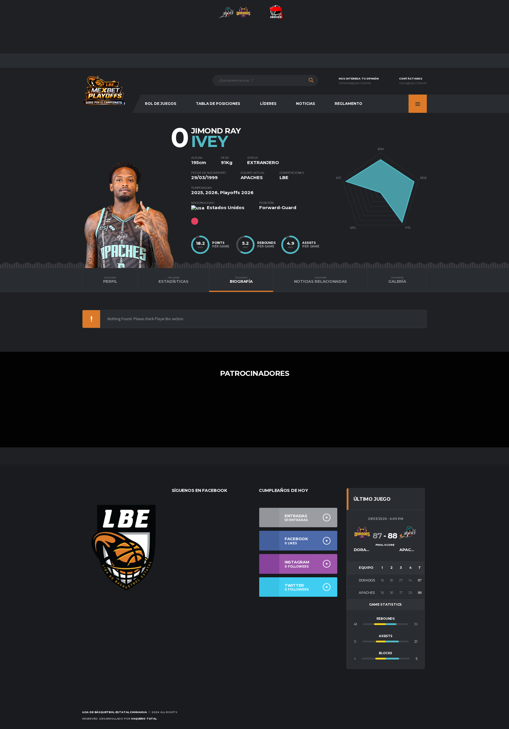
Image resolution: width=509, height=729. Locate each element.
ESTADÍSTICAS (173, 280)
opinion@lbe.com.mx (355, 83)
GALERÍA (397, 280)
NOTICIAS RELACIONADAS (320, 280)
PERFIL (110, 280)
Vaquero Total (144, 718)
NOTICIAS (305, 103)
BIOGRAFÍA (241, 280)
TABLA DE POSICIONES (218, 103)
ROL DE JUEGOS (160, 103)
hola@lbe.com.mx (413, 83)
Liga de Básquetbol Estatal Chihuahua (114, 712)
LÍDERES (268, 103)
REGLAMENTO (348, 103)
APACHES (252, 177)
